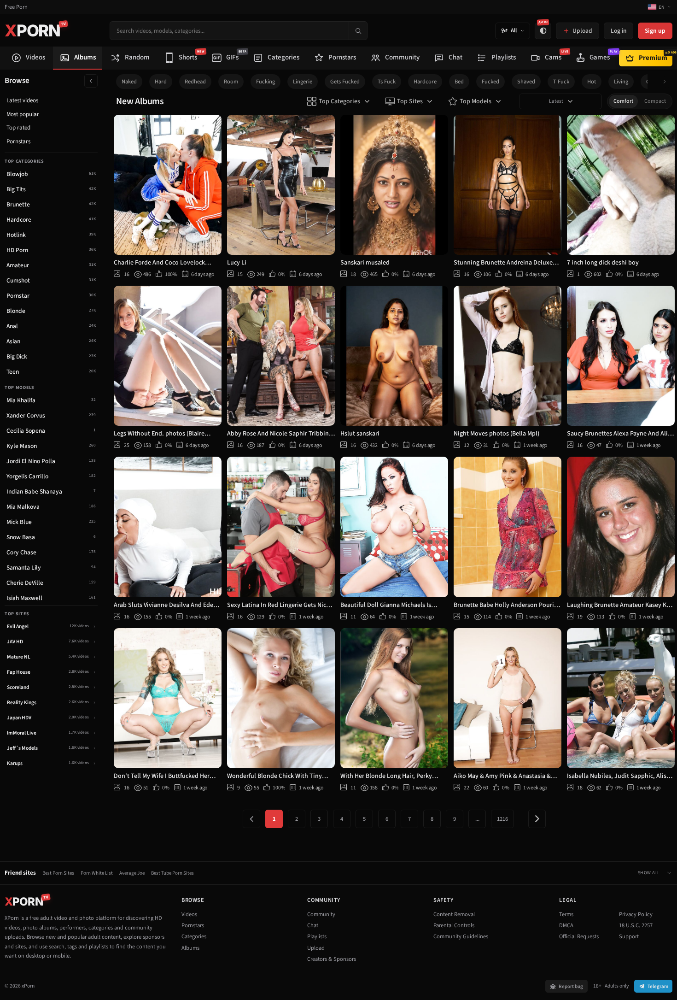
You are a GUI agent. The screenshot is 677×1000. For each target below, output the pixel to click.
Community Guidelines (460, 936)
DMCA (566, 925)
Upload (316, 948)
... (477, 819)
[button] (667, 82)
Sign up (655, 30)
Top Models (475, 101)
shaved (526, 81)
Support (629, 936)
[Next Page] (537, 819)
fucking (265, 81)
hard (161, 81)
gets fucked (345, 81)
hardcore (425, 81)
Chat (312, 925)
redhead (195, 81)
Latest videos (22, 100)
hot (591, 81)
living (621, 81)
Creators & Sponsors (331, 959)
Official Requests (579, 936)
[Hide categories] (91, 81)
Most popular (22, 114)
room (231, 81)
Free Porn (16, 7)
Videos (189, 914)
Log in (618, 30)
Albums (190, 948)
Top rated (18, 128)
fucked (490, 81)
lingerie (302, 81)
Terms (566, 914)
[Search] (358, 31)
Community (321, 914)
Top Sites (410, 101)
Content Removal (454, 914)
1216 (502, 819)
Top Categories (339, 101)
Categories (193, 936)
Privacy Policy (636, 914)
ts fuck (387, 81)
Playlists (317, 936)
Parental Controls (453, 925)
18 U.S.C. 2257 (636, 925)
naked (129, 81)
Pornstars (18, 141)
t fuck (561, 81)
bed (459, 81)
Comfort (623, 101)
